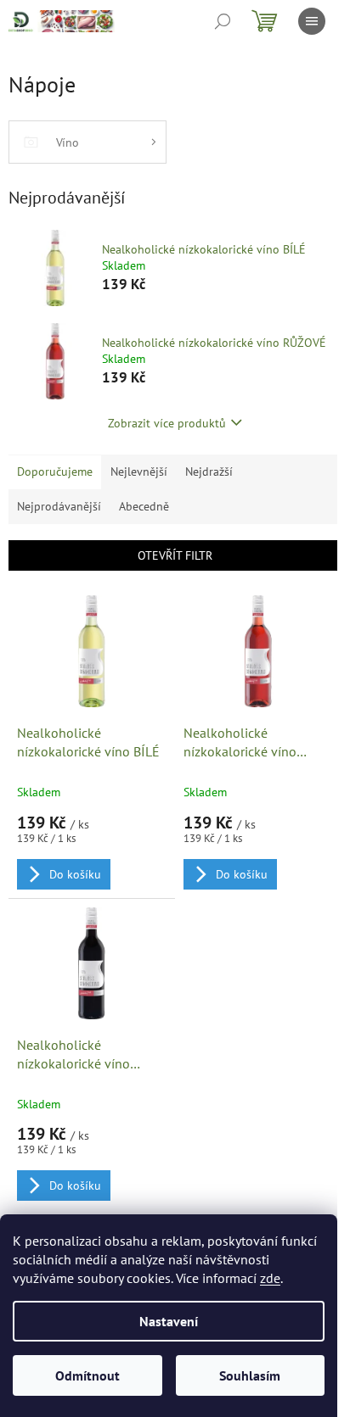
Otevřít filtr (175, 555)
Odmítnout (87, 1375)
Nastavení (168, 1321)
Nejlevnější (138, 471)
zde (270, 1277)
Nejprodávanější (59, 506)
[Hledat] (223, 21)
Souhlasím (249, 1375)
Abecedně (144, 506)
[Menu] (312, 21)
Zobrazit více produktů (167, 423)
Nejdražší (209, 471)
